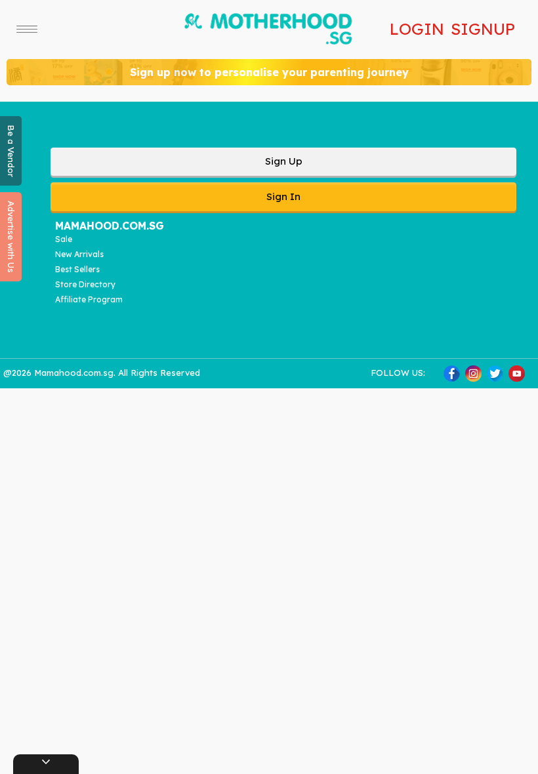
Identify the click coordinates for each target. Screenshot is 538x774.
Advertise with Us (11, 237)
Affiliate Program (89, 299)
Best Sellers (77, 269)
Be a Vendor (11, 151)
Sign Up (283, 161)
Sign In (283, 196)
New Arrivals (79, 254)
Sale (63, 239)
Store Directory (85, 284)
